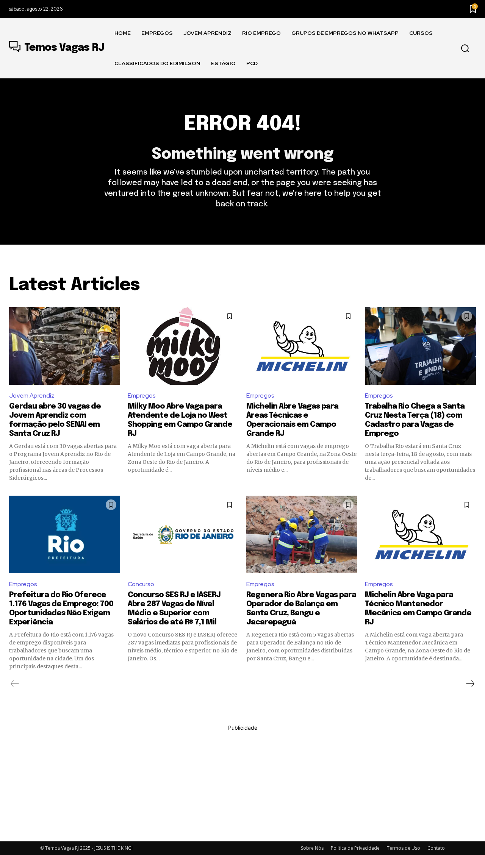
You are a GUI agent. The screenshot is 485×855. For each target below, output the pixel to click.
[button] (465, 48)
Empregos (142, 395)
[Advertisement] (242, 785)
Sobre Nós (312, 848)
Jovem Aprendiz (31, 395)
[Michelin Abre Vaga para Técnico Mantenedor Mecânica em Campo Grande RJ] (420, 534)
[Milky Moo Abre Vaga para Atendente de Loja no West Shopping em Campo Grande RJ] (183, 346)
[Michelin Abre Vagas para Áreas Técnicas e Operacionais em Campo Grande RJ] (301, 346)
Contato (436, 848)
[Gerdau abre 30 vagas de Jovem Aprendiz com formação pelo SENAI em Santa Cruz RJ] (64, 346)
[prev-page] (15, 684)
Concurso (141, 584)
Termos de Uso (403, 848)
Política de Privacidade (355, 848)
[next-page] (470, 684)
